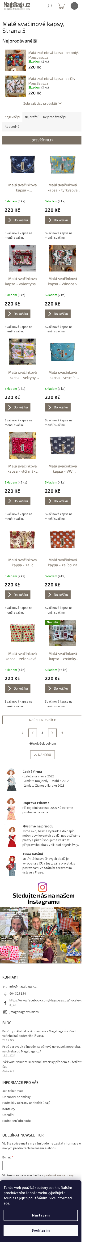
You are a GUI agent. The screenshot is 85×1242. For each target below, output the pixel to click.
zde (6, 1203)
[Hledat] (49, 6)
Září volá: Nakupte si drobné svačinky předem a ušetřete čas (42, 1064)
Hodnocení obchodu (16, 1121)
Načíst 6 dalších (42, 720)
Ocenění (8, 1115)
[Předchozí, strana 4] (32, 733)
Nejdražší (31, 117)
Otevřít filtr (43, 140)
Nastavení (41, 1215)
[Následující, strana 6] (52, 733)
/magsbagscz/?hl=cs (24, 1012)
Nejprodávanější (54, 117)
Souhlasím (41, 1230)
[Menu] (74, 6)
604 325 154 (17, 993)
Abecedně (12, 126)
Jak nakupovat (12, 1091)
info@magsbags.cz (23, 986)
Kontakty (8, 1109)
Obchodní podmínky (16, 1097)
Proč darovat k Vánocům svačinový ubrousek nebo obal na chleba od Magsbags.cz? (41, 1049)
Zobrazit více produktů (40, 103)
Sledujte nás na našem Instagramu (44, 898)
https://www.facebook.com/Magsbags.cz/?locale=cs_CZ (45, 1002)
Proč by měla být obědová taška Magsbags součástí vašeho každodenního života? (39, 1033)
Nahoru (44, 755)
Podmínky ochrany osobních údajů (26, 1103)
